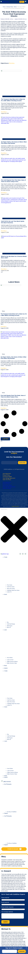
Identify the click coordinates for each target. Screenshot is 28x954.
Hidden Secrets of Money (12, 661)
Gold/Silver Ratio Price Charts (13, 590)
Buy (8, 622)
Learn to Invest (11, 659)
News (15, 6)
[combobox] (8, 509)
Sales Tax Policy (7, 479)
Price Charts (9, 585)
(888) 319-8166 (7, 781)
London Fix (9, 591)
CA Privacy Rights (7, 476)
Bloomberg (11, 63)
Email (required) (5, 902)
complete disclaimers (15, 506)
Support (6, 813)
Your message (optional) (7, 911)
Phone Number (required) (7, 907)
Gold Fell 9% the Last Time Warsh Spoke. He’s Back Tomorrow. (12, 222)
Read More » (4, 111)
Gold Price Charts (10, 586)
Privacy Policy (6, 475)
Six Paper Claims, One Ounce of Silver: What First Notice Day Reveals (14, 142)
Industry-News (9, 6)
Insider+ (6, 668)
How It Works (10, 657)
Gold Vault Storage (11, 623)
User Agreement (7, 473)
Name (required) (5, 897)
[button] (5, 438)
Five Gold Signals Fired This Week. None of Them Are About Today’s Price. (13, 180)
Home (4, 6)
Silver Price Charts (11, 588)
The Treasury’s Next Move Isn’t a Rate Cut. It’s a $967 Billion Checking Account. (13, 99)
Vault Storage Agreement (9, 478)
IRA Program (9, 625)
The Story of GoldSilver (12, 811)
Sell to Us (9, 627)
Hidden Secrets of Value (12, 663)
